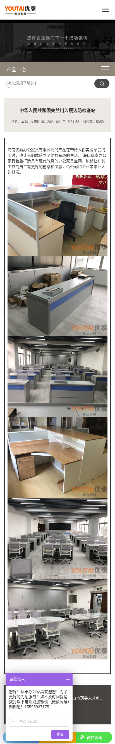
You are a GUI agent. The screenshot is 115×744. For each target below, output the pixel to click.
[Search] (101, 83)
